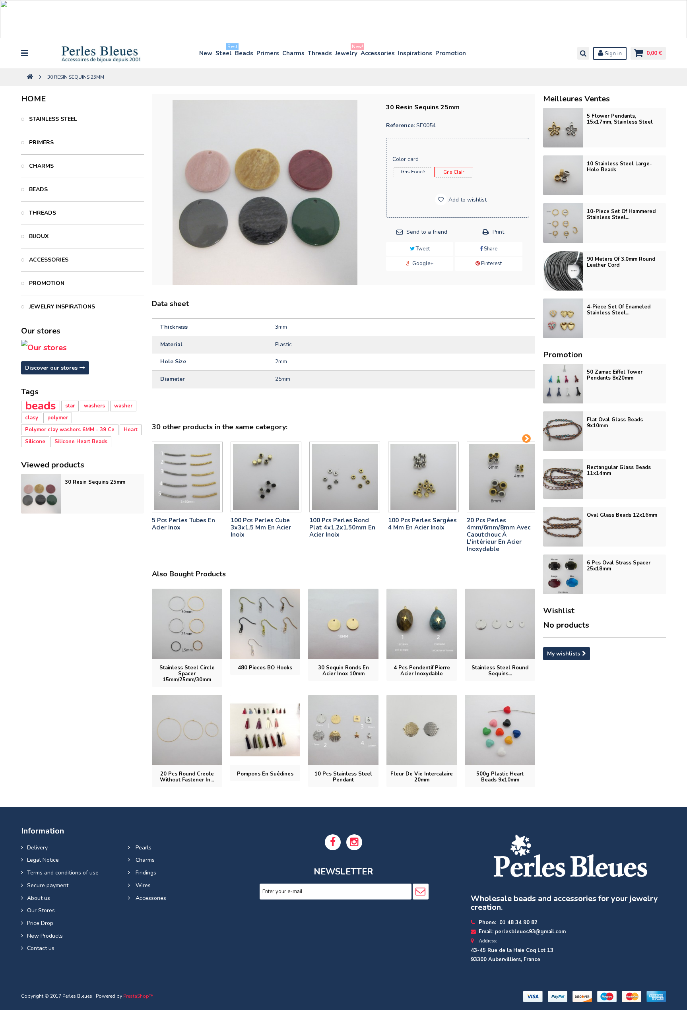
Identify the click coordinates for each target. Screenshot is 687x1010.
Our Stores (41, 910)
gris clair (453, 172)
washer (123, 405)
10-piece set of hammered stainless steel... (621, 214)
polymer (57, 417)
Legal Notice (43, 860)
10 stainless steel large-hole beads (619, 166)
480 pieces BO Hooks (265, 667)
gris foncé (413, 172)
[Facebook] (333, 842)
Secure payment (47, 885)
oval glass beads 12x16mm (622, 515)
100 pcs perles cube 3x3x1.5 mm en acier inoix (261, 527)
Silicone (35, 441)
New (205, 53)
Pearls (142, 847)
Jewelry (346, 51)
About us (38, 898)
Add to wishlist (467, 200)
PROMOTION (45, 283)
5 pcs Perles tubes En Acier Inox (183, 523)
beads (40, 406)
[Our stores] (82, 348)
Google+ (422, 263)
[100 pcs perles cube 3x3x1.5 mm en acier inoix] (266, 477)
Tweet (422, 248)
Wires (142, 885)
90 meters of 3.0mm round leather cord (621, 262)
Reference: (400, 125)
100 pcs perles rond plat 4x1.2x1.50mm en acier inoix (342, 527)
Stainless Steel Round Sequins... (500, 670)
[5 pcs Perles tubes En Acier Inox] (187, 477)
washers (94, 405)
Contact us (40, 948)
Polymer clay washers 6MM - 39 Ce (69, 429)
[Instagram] (354, 842)
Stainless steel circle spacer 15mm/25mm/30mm (187, 673)
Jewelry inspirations (61, 306)
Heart (131, 429)
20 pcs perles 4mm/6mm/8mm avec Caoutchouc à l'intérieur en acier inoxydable (498, 534)
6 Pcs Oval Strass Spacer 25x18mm (618, 565)
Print (498, 232)
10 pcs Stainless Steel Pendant (343, 776)
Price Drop (40, 923)
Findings (145, 872)
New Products (45, 936)
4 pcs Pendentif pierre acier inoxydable (422, 670)
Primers (267, 53)
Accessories (378, 53)
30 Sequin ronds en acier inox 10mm (343, 670)
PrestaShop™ (138, 996)
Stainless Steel (52, 119)
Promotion (450, 53)
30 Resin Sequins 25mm (95, 482)
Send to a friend (426, 232)
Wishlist (558, 610)
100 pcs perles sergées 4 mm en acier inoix (422, 523)
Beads (244, 53)
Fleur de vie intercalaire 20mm (421, 776)
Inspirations (415, 53)
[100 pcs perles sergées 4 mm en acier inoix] (423, 477)
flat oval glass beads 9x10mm (615, 422)
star (70, 405)
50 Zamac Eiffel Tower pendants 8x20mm (614, 375)
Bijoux (38, 236)
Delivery (37, 847)
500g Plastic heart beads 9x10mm (500, 776)
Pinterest (491, 263)
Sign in (612, 53)
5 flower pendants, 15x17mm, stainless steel (620, 119)
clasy (31, 417)
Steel (224, 51)
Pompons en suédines (265, 773)
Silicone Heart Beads (80, 441)
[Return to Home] (30, 77)
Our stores (40, 331)
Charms (293, 53)
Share (490, 248)
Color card (406, 159)
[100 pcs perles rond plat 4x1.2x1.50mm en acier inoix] (344, 477)
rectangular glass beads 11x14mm (619, 470)
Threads (320, 53)
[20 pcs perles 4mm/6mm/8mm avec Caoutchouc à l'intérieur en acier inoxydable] (502, 477)
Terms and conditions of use (63, 872)
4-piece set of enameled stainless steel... (618, 309)
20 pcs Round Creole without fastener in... (187, 776)
